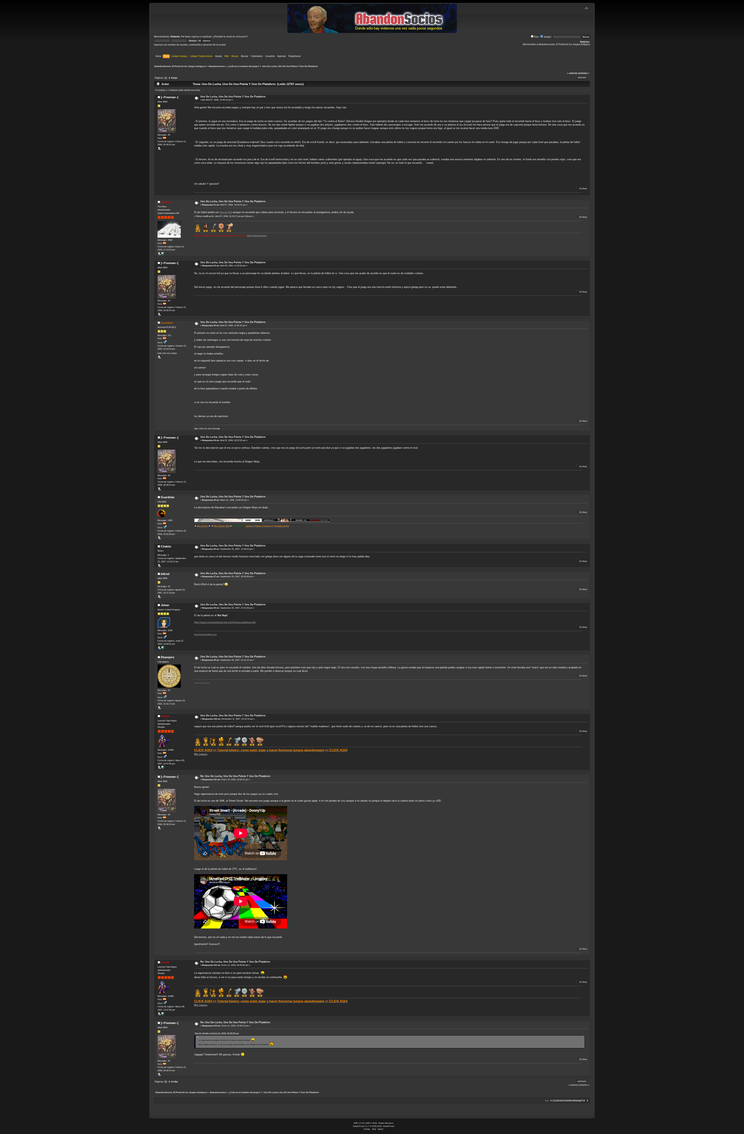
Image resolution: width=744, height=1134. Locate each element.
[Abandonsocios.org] (162, 768)
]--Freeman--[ (169, 97)
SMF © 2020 (371, 1123)
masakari (167, 322)
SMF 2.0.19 (359, 1123)
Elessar (166, 202)
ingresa (195, 36)
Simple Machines (385, 1123)
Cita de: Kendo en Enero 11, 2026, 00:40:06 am (217, 1033)
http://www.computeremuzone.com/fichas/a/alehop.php (225, 622)
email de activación (236, 36)
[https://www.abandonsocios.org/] (162, 254)
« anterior (572, 73)
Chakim (166, 546)
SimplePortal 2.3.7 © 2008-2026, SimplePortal (373, 1126)
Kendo (165, 716)
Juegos (547, 37)
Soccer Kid (226, 212)
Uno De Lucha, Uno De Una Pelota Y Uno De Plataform (233, 96)
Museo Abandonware (257, 235)
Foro (536, 37)
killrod (165, 574)
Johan (165, 605)
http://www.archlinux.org (205, 634)
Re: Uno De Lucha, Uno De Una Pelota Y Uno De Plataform (235, 776)
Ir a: (547, 1101)
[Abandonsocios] (162, 648)
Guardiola (167, 497)
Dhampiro (167, 657)
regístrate (207, 36)
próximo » (583, 73)
